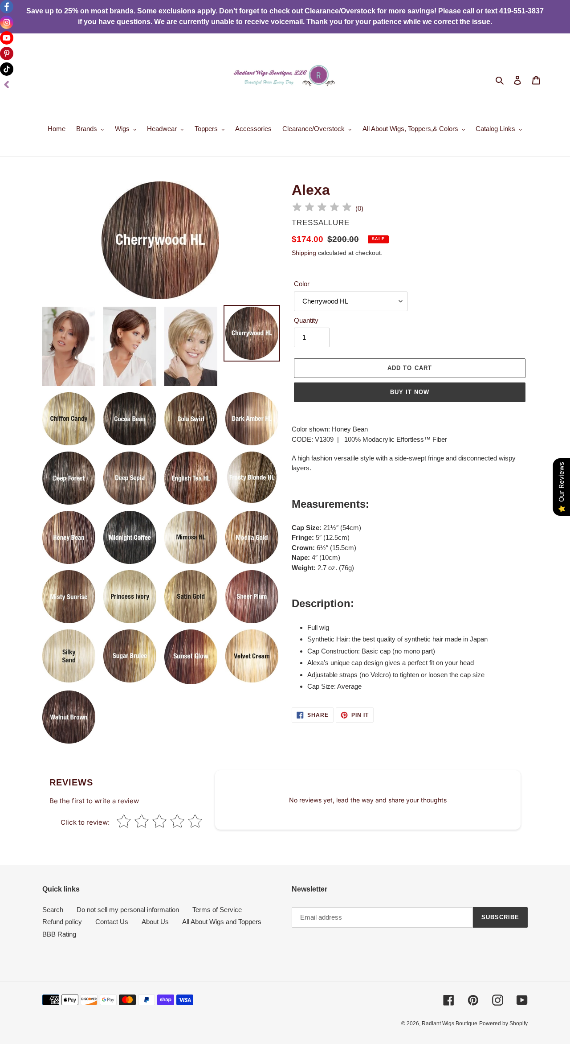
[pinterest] (6, 53)
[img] (322, 208)
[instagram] (6, 22)
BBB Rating (59, 934)
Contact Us (111, 921)
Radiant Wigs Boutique (449, 1023)
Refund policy (62, 921)
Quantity (306, 320)
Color (301, 284)
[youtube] (6, 38)
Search (52, 909)
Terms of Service (217, 909)
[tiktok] (6, 69)
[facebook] (6, 6)
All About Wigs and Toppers (221, 921)
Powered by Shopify (503, 1023)
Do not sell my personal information (128, 909)
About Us (155, 921)
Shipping (304, 252)
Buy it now (409, 392)
